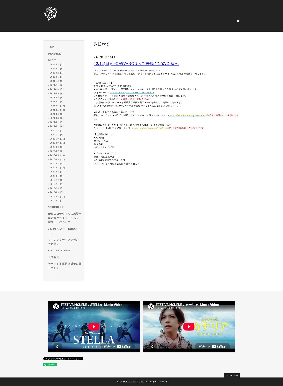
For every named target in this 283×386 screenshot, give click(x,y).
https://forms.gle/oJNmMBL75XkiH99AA (132, 92)
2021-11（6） (57, 85)
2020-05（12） (58, 159)
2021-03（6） (57, 118)
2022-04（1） (57, 64)
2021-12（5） (57, 81)
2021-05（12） (58, 110)
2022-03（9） (57, 68)
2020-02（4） (57, 171)
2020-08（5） (57, 147)
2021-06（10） (58, 105)
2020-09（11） (58, 143)
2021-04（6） (57, 114)
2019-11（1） (57, 184)
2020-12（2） (57, 130)
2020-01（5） (57, 176)
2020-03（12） (58, 167)
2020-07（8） (57, 151)
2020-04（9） (57, 163)
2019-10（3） (57, 188)
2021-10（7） (57, 89)
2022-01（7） (57, 77)
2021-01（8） (57, 126)
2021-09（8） (57, 93)
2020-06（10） (58, 155)
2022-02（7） (57, 73)
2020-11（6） (57, 134)
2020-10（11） (58, 139)
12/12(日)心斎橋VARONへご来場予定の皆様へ (136, 63)
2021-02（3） (57, 122)
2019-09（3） (57, 192)
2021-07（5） (57, 101)
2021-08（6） (57, 97)
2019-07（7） (57, 200)
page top (233, 376)
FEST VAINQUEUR (133, 381)
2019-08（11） (58, 196)
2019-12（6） (57, 180)
